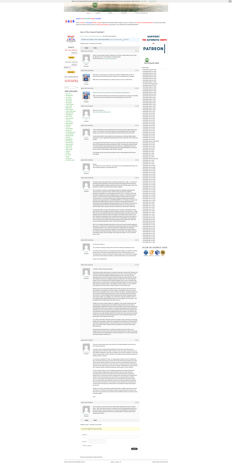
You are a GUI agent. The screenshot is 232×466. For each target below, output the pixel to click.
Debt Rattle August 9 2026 (149, 95)
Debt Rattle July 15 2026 (149, 139)
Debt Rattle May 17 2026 (149, 242)
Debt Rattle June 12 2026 (149, 196)
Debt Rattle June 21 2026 (149, 181)
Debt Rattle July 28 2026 (149, 116)
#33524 (137, 70)
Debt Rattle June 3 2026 (149, 212)
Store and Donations (139, 13)
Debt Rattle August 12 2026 (149, 90)
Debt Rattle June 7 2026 (149, 205)
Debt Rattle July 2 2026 (148, 162)
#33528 (137, 160)
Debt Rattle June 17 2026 (149, 188)
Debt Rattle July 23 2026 (149, 125)
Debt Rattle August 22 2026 (149, 73)
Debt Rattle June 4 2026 (149, 210)
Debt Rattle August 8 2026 (149, 97)
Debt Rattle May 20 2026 (149, 237)
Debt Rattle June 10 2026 (149, 200)
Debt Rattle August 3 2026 (149, 106)
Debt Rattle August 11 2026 (149, 92)
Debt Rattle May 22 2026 (149, 233)
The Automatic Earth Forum (95, 36)
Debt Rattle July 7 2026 (148, 153)
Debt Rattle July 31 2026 (149, 111)
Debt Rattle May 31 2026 (149, 217)
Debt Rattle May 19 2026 (149, 238)
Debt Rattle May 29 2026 (149, 221)
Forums (86, 36)
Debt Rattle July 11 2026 (149, 146)
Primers (111, 13)
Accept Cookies (152, 1)
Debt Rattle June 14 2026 (149, 193)
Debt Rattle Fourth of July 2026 (150, 158)
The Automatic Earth (89, 13)
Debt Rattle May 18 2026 (149, 240)
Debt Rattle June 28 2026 (149, 169)
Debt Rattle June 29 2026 (149, 167)
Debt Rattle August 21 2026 (149, 75)
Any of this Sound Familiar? (109, 58)
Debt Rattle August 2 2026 (149, 108)
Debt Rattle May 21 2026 (149, 235)
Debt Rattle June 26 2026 (149, 172)
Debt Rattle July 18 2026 (149, 134)
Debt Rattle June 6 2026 (149, 207)
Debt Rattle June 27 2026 (149, 170)
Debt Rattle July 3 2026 (148, 160)
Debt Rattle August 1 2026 (149, 109)
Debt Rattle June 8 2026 (149, 203)
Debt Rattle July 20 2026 (149, 130)
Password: (84, 441)
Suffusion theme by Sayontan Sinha (160, 461)
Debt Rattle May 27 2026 (149, 224)
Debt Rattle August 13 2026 (149, 89)
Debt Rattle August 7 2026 (149, 99)
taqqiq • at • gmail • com (116, 461)
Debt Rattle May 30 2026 (149, 219)
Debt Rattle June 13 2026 (149, 195)
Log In (134, 448)
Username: (84, 434)
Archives (98, 13)
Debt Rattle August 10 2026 (149, 94)
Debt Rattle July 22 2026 (149, 127)
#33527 (137, 125)
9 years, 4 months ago (114, 39)
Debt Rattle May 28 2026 (149, 223)
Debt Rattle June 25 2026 (149, 174)
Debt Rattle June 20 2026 (149, 183)
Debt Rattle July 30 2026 (149, 113)
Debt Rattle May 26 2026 (149, 226)
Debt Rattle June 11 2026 (149, 198)
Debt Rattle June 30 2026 (149, 165)
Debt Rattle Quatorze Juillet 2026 (151, 141)
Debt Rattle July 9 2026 (148, 150)
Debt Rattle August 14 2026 (149, 87)
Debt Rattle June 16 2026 (149, 190)
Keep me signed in (88, 445)
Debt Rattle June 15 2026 (149, 191)
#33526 (137, 106)
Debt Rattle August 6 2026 (149, 101)
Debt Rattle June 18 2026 (149, 186)
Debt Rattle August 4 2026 (149, 104)
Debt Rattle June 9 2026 (149, 202)
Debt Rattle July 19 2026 (149, 132)
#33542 (137, 402)
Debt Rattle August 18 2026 (149, 80)
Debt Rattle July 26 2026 (149, 120)
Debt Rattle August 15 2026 (149, 85)
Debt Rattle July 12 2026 (149, 144)
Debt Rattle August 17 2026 (149, 82)
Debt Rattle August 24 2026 (149, 69)
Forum (124, 13)
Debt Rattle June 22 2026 (149, 179)
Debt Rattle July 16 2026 (149, 137)
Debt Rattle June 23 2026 (149, 177)
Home (81, 36)
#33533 (137, 177)
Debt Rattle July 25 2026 (149, 122)
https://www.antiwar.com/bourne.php (101, 112)
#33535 (137, 240)
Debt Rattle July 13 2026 (149, 143)
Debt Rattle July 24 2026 (149, 123)
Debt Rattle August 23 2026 (149, 71)
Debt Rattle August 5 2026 (149, 102)
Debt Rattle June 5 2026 (149, 209)
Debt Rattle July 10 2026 (149, 148)
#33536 (137, 265)
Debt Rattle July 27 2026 (149, 118)
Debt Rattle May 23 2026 (149, 231)
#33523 (137, 51)
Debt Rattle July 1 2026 (148, 163)
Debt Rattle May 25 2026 (149, 228)
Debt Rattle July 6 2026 (148, 155)
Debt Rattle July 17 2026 (149, 136)
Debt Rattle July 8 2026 (148, 151)
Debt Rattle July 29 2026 (149, 115)
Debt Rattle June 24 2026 (149, 176)
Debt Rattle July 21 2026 (149, 129)
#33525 (137, 88)
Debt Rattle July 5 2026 (148, 157)
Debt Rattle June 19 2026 (149, 184)
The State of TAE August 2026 (150, 83)
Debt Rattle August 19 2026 (149, 78)
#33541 (137, 340)
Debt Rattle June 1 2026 (149, 216)
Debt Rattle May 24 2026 (149, 230)
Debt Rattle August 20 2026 (149, 76)
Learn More (144, 1)
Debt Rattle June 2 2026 (149, 214)
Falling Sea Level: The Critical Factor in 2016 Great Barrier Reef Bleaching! (111, 92)
